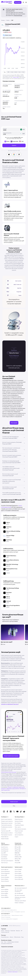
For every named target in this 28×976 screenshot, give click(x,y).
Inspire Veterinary (11, 555)
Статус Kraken (18, 833)
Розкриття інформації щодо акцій (16, 787)
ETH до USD (17, 849)
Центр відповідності (5, 913)
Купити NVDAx (4, 889)
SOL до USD (18, 854)
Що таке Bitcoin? (19, 893)
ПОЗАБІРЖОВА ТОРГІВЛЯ (13, 942)
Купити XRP (4, 875)
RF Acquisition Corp (11, 568)
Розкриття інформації (5, 917)
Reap (22, 937)
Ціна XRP (3, 853)
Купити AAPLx (4, 893)
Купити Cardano (5, 877)
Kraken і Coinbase (19, 902)
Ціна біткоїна (4, 847)
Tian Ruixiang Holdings (12, 588)
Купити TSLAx (4, 891)
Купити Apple (18, 873)
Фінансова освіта (19, 885)
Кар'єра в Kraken (19, 821)
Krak (2, 942)
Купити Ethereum (5, 871)
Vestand (8, 601)
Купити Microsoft (19, 879)
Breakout (18, 930)
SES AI (8, 597)
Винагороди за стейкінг (7, 833)
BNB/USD (17, 853)
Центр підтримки (19, 834)
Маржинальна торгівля (6, 823)
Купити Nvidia (18, 869)
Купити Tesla (18, 871)
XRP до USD (18, 851)
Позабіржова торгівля (6, 827)
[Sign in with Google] (14, 154)
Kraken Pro (7, 930)
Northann (9, 592)
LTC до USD (17, 862)
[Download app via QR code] (19, 154)
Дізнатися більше (18, 15)
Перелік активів (19, 831)
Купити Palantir (18, 877)
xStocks (11, 937)
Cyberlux (8, 527)
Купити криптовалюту (6, 819)
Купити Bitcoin (4, 869)
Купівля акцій (19, 867)
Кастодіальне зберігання (6, 943)
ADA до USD (18, 858)
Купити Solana (4, 879)
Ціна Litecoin (4, 858)
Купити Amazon (18, 875)
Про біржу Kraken (19, 817)
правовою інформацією (13, 971)
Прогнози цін (4, 862)
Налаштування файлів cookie (7, 911)
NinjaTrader (13, 930)
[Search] (23, 2)
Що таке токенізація (20, 895)
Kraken (2, 930)
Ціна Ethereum (4, 849)
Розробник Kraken (19, 825)
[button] (5, 72)
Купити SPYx (4, 895)
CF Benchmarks (17, 937)
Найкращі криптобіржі (20, 900)
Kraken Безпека (19, 819)
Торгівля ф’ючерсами (6, 825)
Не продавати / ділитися (19, 911)
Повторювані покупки (6, 834)
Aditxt (8, 522)
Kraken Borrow (4, 836)
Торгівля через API (5, 831)
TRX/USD (17, 860)
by (4, 925)
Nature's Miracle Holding (13, 531)
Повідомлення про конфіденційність (9, 910)
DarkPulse (9, 540)
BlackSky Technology (12, 564)
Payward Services (5, 937)
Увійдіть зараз (16, 77)
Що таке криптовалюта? (21, 888)
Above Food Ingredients (13, 605)
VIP (21, 930)
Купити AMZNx (5, 897)
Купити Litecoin (5, 881)
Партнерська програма (20, 829)
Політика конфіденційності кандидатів (9, 919)
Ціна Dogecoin (4, 851)
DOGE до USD (18, 856)
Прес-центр (18, 827)
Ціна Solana (4, 856)
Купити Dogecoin (5, 873)
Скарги (16, 836)
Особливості (4, 817)
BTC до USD (18, 847)
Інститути (3, 829)
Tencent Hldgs (10, 535)
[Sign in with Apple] (9, 154)
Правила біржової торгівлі (17, 915)
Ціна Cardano (4, 854)
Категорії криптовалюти (7, 860)
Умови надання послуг (6, 915)
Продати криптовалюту (7, 821)
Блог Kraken (18, 823)
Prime (5, 942)
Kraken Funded (5, 838)
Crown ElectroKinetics (12, 560)
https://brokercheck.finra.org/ (8, 772)
